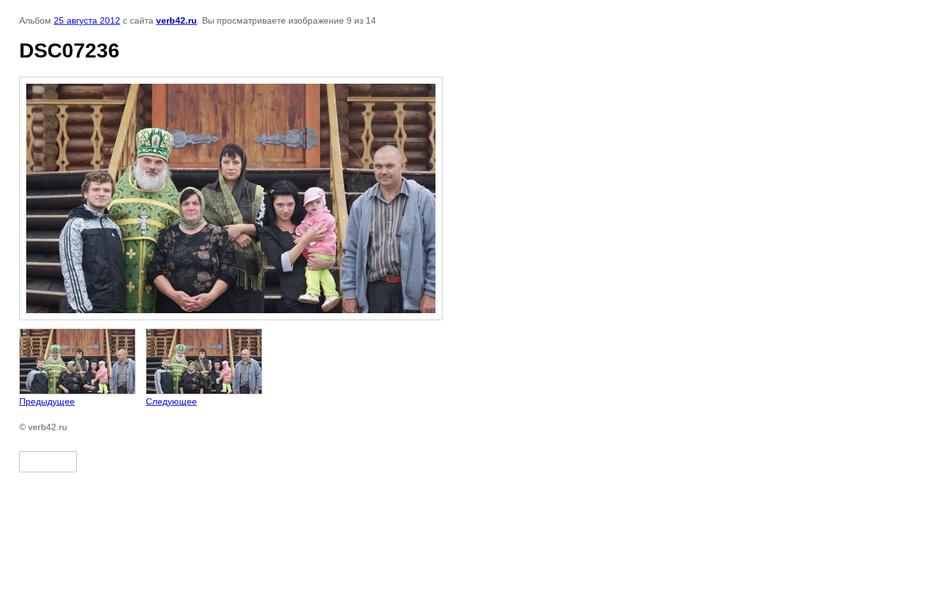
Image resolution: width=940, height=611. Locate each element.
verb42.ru (176, 20)
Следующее (171, 401)
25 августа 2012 (87, 20)
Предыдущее (47, 401)
